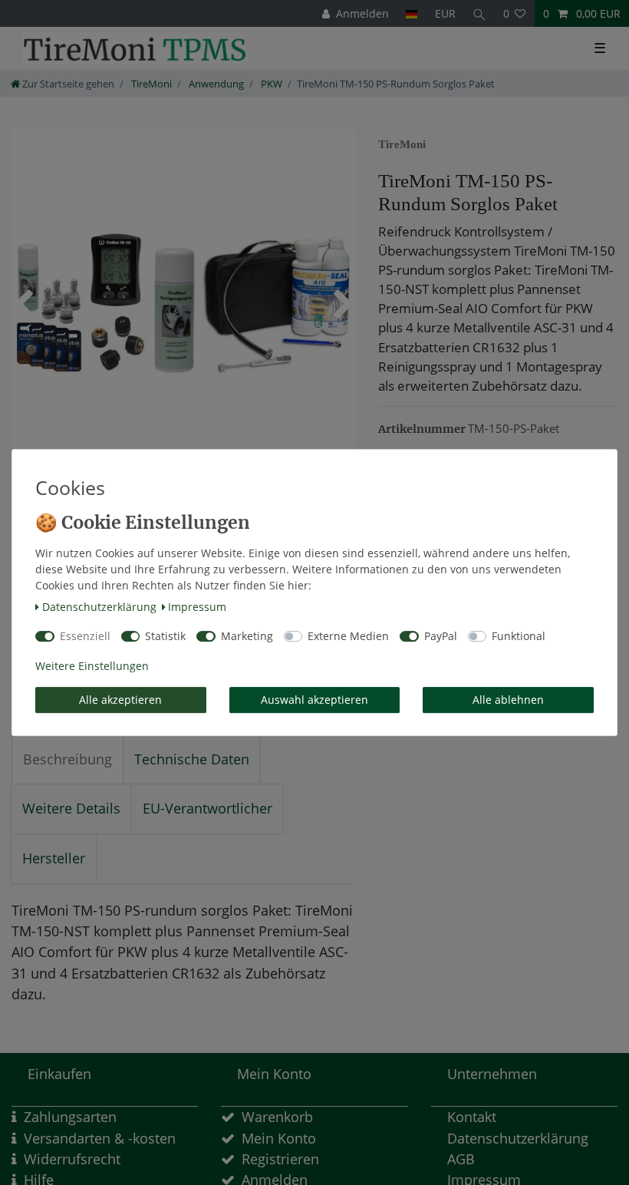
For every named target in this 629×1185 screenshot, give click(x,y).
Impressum (197, 606)
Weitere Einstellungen (92, 666)
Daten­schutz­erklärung (99, 606)
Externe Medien (348, 636)
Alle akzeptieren (120, 699)
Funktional (518, 636)
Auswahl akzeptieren (314, 699)
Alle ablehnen (508, 699)
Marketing (247, 636)
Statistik (165, 636)
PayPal (440, 636)
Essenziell (85, 636)
